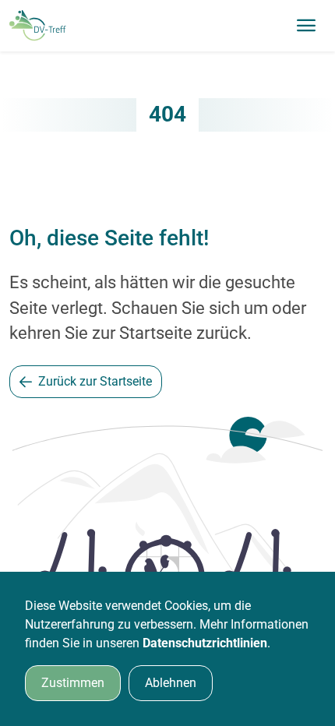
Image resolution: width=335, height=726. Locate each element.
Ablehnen (170, 682)
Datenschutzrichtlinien (205, 643)
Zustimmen (72, 682)
